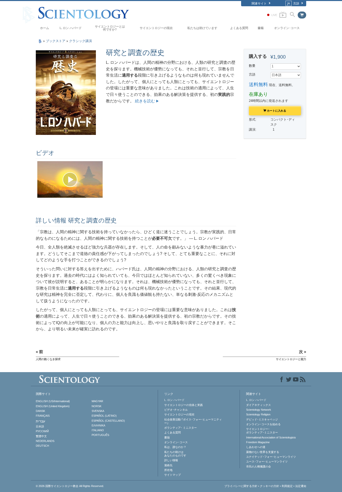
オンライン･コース (287, 28)
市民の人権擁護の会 (258, 466)
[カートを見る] (302, 15)
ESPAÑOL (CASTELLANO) (108, 420)
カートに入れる (276, 110)
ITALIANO (98, 430)
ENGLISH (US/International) (53, 401)
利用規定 (287, 485)
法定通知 (300, 485)
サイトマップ (172, 474)
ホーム (44, 28)
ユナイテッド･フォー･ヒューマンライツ (271, 456)
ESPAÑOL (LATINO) (104, 415)
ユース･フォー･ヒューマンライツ (267, 461)
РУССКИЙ (42, 431)
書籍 (261, 28)
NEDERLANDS (45, 440)
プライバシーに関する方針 (240, 485)
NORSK (96, 406)
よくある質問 (239, 28)
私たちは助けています (202, 28)
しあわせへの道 (255, 446)
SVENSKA (98, 410)
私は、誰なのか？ (175, 446)
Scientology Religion (258, 414)
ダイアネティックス (258, 404)
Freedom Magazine (258, 442)
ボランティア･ (180, 427)
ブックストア (56, 41)
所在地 (168, 469)
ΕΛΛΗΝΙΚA (98, 425)
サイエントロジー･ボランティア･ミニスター (262, 430)
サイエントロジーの (156, 28)
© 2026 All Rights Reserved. (70, 485)
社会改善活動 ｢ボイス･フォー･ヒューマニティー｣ (193, 421)
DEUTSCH (42, 445)
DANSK (40, 410)
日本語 (40, 426)
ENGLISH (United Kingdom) (53, 406)
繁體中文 (41, 436)
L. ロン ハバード (71, 28)
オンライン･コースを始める (263, 424)
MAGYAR (97, 401)
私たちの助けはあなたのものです (175, 453)
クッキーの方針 (269, 485)
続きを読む (145, 101)
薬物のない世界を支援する (262, 451)
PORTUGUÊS (100, 434)
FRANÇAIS (43, 415)
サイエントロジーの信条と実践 (183, 404)
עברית (40, 421)
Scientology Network (258, 409)
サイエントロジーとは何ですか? (110, 28)
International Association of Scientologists (271, 437)
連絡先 (168, 465)
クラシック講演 (80, 41)
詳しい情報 (171, 460)
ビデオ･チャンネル (176, 409)
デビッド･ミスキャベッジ (262, 419)
